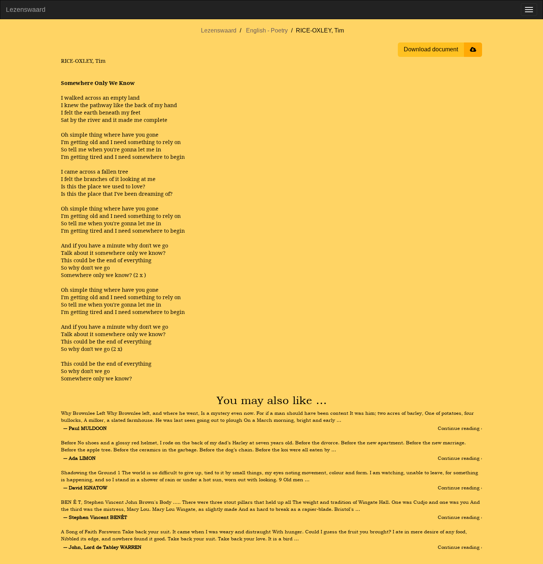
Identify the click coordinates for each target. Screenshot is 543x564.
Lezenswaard (25, 9)
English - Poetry (267, 30)
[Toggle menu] (529, 9)
